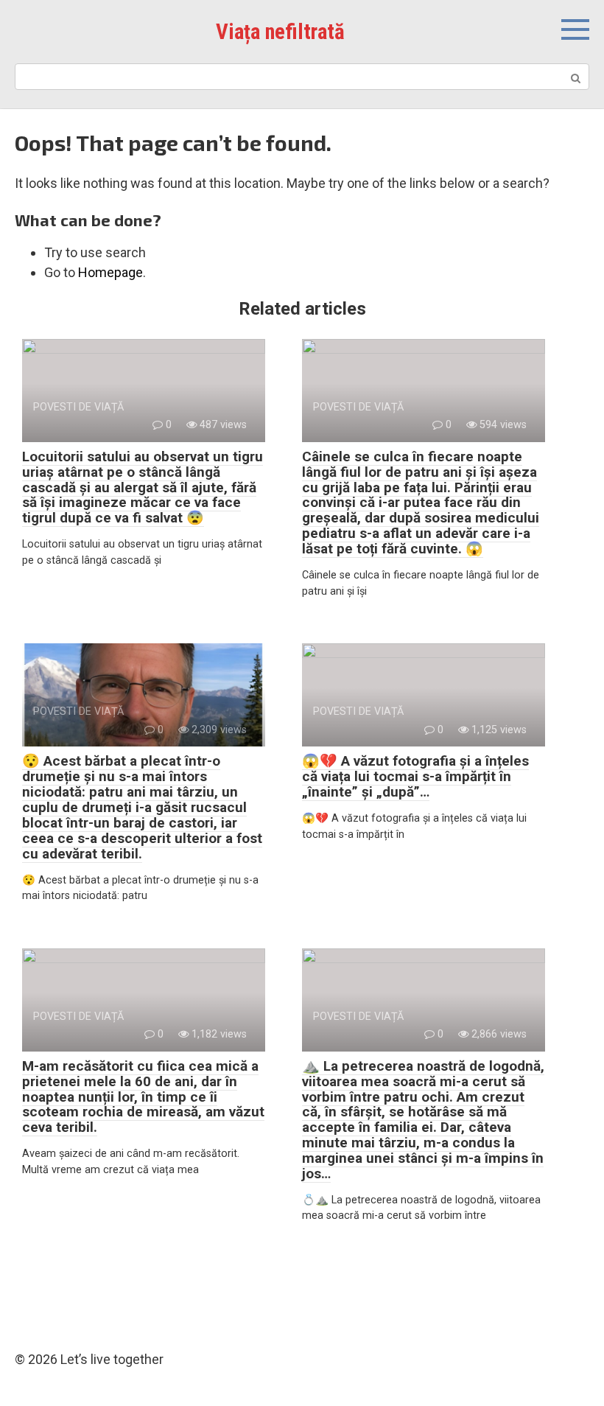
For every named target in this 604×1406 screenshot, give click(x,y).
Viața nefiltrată (280, 31)
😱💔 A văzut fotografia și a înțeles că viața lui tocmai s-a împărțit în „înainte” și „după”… (415, 776)
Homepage (110, 272)
